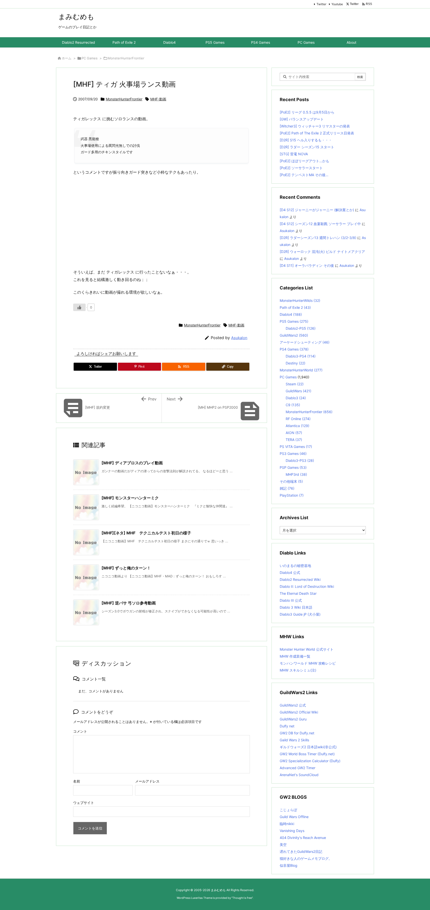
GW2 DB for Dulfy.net (297, 733)
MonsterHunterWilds (300, 300)
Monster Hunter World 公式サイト (306, 649)
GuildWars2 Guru (293, 719)
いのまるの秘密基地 (295, 565)
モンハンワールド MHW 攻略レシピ (308, 663)
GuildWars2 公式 (293, 705)
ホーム (66, 58)
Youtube (337, 4)
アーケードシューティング (304, 342)
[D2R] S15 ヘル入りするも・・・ (306, 140)
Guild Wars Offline (294, 817)
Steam (295, 384)
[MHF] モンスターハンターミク (130, 497)
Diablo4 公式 (290, 572)
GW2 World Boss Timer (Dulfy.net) (307, 754)
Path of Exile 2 (295, 307)
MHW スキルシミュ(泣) (298, 670)
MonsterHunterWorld (301, 370)
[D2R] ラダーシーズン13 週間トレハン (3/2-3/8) (318, 238)
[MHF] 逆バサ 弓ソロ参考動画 (129, 602)
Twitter (321, 4)
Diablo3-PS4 (301, 356)
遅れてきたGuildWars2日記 (301, 851)
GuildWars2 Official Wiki (299, 712)
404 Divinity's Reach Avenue (303, 837)
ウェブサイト (83, 802)
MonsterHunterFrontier (126, 58)
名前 (76, 781)
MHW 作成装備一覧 (295, 656)
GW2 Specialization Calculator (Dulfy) (310, 761)
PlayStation (292, 495)
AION (294, 433)
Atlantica (297, 426)
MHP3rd (296, 474)
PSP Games (293, 467)
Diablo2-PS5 (301, 328)
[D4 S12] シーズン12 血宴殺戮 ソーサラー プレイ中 (320, 224)
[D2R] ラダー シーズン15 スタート (307, 147)
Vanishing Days (292, 831)
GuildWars (298, 391)
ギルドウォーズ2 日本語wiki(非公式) (308, 747)
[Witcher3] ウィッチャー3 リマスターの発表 (315, 126)
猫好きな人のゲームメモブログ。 (306, 858)
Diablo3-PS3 (300, 460)
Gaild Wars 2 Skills (294, 740)
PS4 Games (294, 349)
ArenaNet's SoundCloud (299, 775)
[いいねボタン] (79, 307)
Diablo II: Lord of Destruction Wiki (307, 586)
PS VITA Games (296, 446)
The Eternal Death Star (298, 593)
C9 (293, 405)
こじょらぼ (288, 810)
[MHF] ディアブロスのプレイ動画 (132, 462)
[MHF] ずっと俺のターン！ (126, 567)
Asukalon (239, 337)
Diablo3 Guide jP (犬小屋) (300, 614)
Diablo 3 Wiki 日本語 (296, 607)
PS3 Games (293, 453)
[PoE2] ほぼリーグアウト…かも (304, 161)
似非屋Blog (288, 865)
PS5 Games (294, 321)
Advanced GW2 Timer (297, 768)
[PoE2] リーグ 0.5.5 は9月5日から (307, 112)
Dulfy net (287, 726)
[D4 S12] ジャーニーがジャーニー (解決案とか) (317, 210)
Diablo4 (291, 314)
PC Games (90, 58)
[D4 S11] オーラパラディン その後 (307, 265)
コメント (80, 731)
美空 (283, 844)
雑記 (287, 488)
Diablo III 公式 (291, 600)
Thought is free (242, 898)
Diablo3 (296, 398)
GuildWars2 (294, 335)
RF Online (298, 419)
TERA (294, 439)
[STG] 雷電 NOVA (294, 154)
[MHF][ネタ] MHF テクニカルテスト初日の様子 (146, 532)
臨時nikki (287, 824)
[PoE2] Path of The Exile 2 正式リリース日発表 (317, 133)
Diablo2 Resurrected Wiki (300, 579)
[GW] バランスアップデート (302, 119)
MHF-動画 (158, 99)
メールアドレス (147, 781)
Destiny (295, 363)
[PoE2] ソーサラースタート (301, 168)
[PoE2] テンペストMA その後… (304, 175)
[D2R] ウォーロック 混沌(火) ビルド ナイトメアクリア (322, 251)
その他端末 (291, 481)
